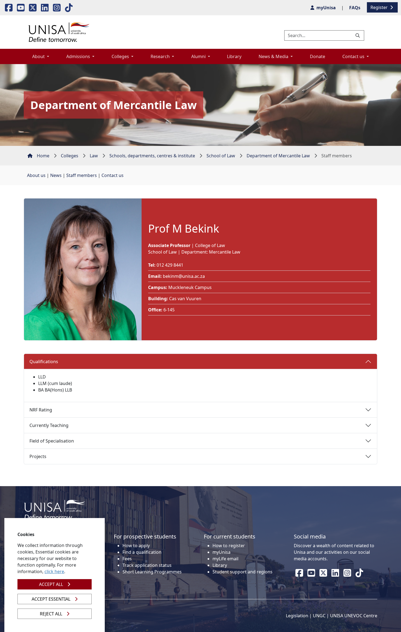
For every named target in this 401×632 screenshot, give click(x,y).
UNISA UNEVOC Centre (353, 616)
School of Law (221, 156)
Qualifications (43, 362)
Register (379, 7)
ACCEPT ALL (51, 584)
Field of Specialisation (51, 441)
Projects (37, 456)
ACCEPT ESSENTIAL (51, 599)
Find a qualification (141, 552)
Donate (317, 56)
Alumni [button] (199, 56)
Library (234, 56)
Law (94, 156)
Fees (127, 559)
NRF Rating (40, 410)
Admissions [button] (78, 56)
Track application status (147, 565)
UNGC (319, 616)
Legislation (297, 616)
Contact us (112, 175)
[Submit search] (358, 35)
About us (36, 175)
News (56, 175)
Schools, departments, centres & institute (152, 156)
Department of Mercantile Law (278, 156)
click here (54, 571)
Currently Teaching (48, 425)
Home (43, 156)
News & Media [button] (274, 56)
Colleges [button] (121, 56)
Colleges (69, 156)
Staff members (81, 175)
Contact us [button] (354, 56)
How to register (229, 546)
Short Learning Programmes (152, 572)
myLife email (225, 559)
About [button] (39, 56)
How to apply (136, 546)
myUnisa (222, 552)
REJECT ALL (51, 614)
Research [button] (161, 56)
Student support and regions (243, 572)
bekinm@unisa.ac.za (184, 276)
